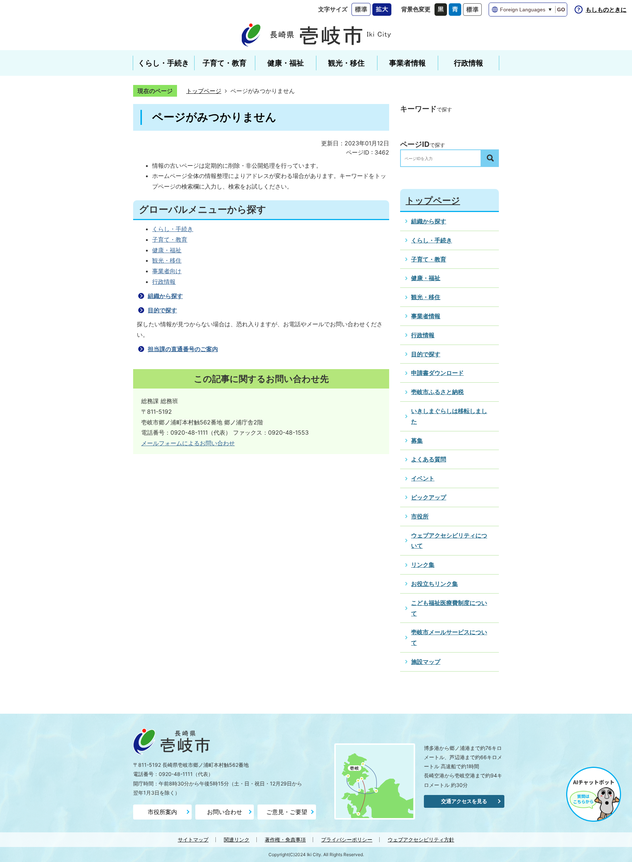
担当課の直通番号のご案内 (183, 349)
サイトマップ (193, 839)
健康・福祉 (166, 250)
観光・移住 (166, 260)
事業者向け (166, 271)
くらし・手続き (172, 229)
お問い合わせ (224, 811)
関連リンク (236, 839)
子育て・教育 (169, 239)
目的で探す (162, 310)
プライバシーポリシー (346, 839)
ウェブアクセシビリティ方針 (421, 839)
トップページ (203, 90)
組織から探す (165, 296)
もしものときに (606, 9)
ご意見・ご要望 (286, 811)
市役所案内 (162, 811)
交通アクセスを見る (464, 801)
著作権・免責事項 (285, 839)
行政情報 (164, 281)
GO (561, 9)
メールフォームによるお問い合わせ (188, 443)
